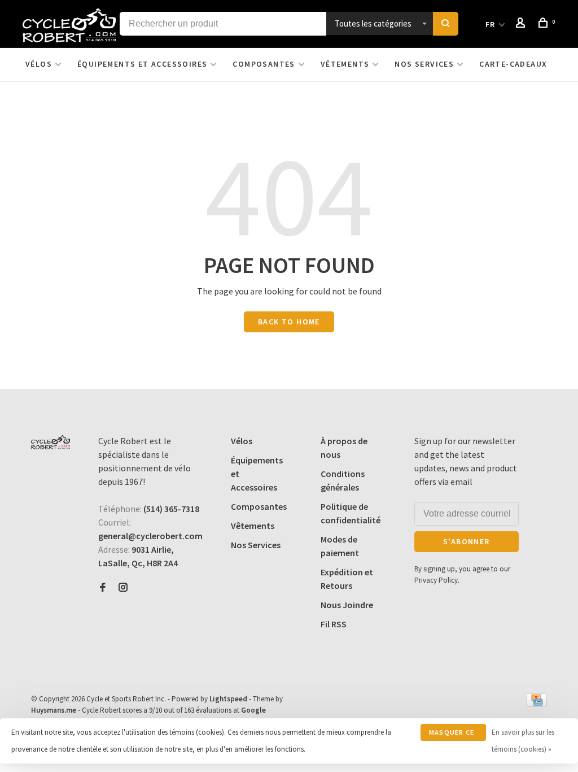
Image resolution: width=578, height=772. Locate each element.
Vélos (38, 64)
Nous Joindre (347, 604)
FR (490, 24)
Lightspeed (228, 699)
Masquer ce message (451, 734)
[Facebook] (102, 587)
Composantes (264, 64)
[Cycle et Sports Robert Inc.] (50, 442)
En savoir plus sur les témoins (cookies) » (523, 740)
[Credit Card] (537, 703)
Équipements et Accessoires (142, 64)
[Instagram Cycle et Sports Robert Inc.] (123, 587)
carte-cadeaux (513, 64)
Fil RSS (334, 624)
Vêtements (345, 64)
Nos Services (424, 64)
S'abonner (466, 541)
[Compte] (522, 24)
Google (253, 710)
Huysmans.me (54, 710)
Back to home (289, 321)
